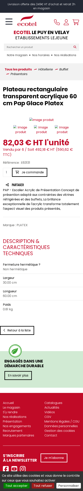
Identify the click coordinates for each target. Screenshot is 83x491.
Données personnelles (61, 426)
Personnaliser (68, 485)
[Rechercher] (75, 47)
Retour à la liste (19, 330)
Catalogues (53, 403)
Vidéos (49, 412)
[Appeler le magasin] (57, 22)
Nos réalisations (65, 55)
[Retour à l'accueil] (20, 20)
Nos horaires (41, 55)
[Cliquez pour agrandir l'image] (41, 120)
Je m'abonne (54, 458)
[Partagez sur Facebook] (25, 185)
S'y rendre (10, 412)
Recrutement (12, 431)
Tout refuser (43, 485)
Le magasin (11, 407)
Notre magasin (17, 55)
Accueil (8, 403)
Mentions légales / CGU (61, 421)
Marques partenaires (18, 435)
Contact (50, 435)
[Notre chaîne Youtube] (15, 469)
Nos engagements (17, 426)
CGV (47, 417)
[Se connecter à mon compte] (66, 22)
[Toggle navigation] (9, 22)
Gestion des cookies (59, 431)
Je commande (32, 172)
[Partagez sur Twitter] (32, 185)
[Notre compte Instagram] (24, 469)
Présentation (12, 421)
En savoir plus (18, 375)
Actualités (51, 407)
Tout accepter (16, 485)
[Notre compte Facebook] (7, 469)
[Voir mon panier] (75, 22)
